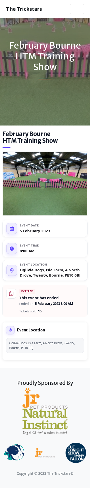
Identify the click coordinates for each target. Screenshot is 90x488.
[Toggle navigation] (77, 9)
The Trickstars (24, 9)
